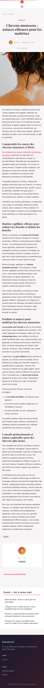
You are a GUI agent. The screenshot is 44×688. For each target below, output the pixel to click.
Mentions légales (8, 671)
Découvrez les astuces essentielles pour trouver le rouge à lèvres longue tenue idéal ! (21, 622)
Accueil (4, 14)
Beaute (11, 14)
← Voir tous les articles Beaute (14, 574)
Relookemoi (8, 641)
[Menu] (22, 6)
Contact (5, 675)
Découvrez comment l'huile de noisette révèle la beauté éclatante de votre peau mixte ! (22, 615)
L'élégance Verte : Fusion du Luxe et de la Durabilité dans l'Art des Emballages (20, 608)
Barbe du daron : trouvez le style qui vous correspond (20, 600)
